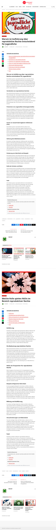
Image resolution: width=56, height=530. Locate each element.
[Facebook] (3, 54)
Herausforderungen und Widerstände (17, 322)
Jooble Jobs (11, 205)
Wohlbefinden (35, 6)
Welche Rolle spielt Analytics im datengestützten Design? (29, 509)
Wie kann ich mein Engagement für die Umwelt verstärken (29, 256)
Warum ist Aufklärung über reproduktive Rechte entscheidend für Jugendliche (27, 482)
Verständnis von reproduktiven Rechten (17, 59)
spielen (23, 471)
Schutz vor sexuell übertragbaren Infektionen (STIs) (19, 63)
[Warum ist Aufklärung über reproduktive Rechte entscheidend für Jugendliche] (19, 23)
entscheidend (10, 218)
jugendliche (18, 218)
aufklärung (4, 218)
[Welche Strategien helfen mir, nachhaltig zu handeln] (7, 503)
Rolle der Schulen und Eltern (15, 68)
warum (3, 220)
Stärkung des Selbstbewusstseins (16, 65)
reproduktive (27, 218)
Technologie (28, 6)
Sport (24, 6)
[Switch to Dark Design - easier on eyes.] (52, 6)
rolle (20, 471)
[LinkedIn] (3, 59)
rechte (22, 218)
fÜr (14, 218)
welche (27, 471)
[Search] (53, 7)
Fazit (10, 70)
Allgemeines (12, 6)
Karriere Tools (12, 211)
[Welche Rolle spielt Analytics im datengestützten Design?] (30, 503)
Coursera (11, 207)
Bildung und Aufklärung (14, 320)
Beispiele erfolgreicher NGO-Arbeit (16, 319)
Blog (17, 6)
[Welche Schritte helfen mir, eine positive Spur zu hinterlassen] (19, 503)
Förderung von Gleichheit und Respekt (17, 67)
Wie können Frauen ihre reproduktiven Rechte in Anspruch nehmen (10, 482)
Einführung (11, 313)
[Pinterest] (3, 61)
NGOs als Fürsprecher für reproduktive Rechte (18, 317)
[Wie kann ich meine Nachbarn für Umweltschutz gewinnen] (19, 251)
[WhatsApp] (3, 63)
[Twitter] (3, 57)
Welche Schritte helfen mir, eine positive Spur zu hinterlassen (18, 508)
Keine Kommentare (19, 46)
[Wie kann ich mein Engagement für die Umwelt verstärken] (30, 251)
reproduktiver (15, 471)
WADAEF (6, 46)
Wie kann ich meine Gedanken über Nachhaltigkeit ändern (6, 256)
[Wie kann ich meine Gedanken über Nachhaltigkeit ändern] (7, 251)
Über (32, 218)
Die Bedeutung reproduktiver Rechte (16, 315)
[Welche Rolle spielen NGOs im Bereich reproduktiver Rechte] (19, 283)
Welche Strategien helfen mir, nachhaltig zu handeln (6, 508)
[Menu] (2, 7)
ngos (7, 471)
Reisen (20, 6)
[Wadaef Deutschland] (28, 2)
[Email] (3, 66)
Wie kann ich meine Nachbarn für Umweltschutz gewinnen (18, 257)
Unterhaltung (43, 6)
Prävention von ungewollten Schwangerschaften (19, 61)
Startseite (3, 9)
